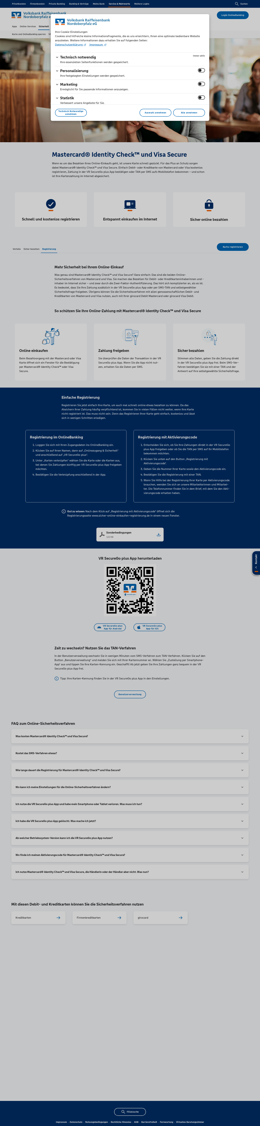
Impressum (96, 44)
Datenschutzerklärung (69, 44)
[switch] (201, 70)
